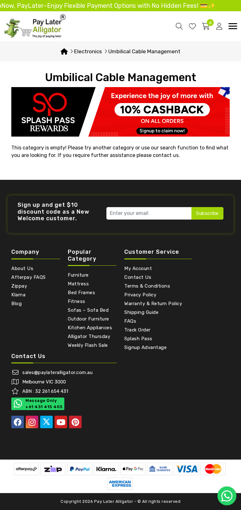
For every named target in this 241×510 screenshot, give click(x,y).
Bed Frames (81, 292)
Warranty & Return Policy (153, 303)
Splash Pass (138, 338)
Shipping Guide (141, 312)
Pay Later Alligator (114, 501)
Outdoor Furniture (88, 319)
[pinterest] (75, 422)
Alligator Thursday (89, 336)
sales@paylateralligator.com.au (57, 372)
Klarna (18, 295)
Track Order (137, 330)
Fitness (76, 301)
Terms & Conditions (147, 286)
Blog (16, 303)
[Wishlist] (192, 26)
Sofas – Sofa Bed (88, 310)
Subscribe (207, 213)
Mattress (78, 284)
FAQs (130, 321)
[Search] (179, 26)
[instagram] (32, 422)
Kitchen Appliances (90, 327)
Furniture (78, 275)
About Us (22, 268)
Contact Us (137, 277)
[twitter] (46, 422)
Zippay (19, 286)
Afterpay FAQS (28, 277)
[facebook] (17, 422)
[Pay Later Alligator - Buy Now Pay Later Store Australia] (35, 26)
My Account (138, 268)
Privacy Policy (140, 295)
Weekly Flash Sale (88, 345)
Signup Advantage (145, 347)
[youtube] (61, 422)
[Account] (219, 26)
